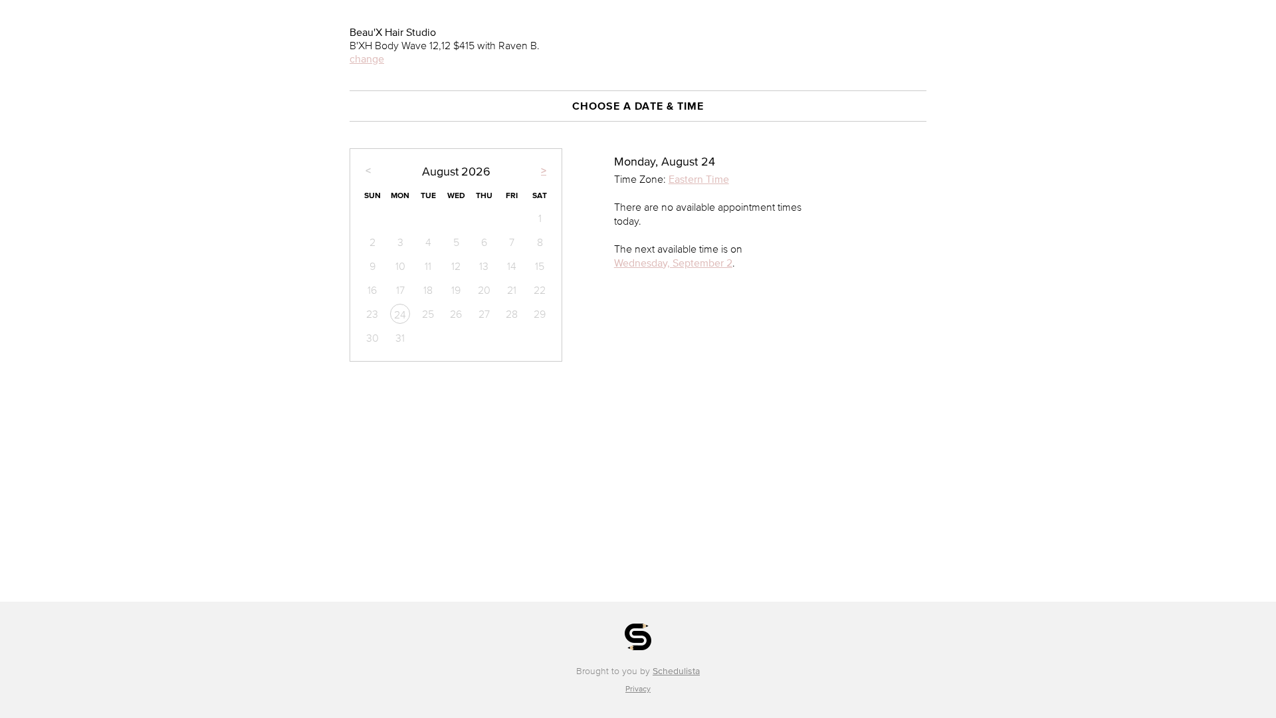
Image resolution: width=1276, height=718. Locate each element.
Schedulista (676, 671)
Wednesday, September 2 (673, 263)
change (367, 58)
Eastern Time (699, 179)
